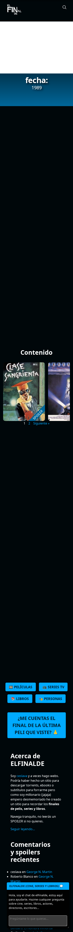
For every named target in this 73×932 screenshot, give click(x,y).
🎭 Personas (50, 698)
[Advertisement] (36, 47)
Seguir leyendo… (23, 829)
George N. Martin (39, 872)
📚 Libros (20, 698)
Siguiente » (41, 423)
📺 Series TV (53, 687)
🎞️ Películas (20, 687)
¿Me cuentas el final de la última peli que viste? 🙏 (36, 725)
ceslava (22, 776)
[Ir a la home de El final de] (13, 10)
